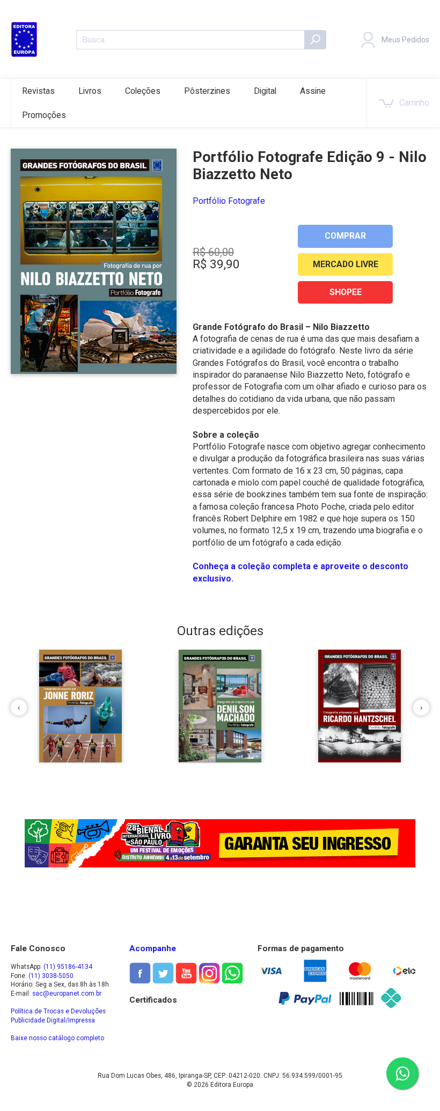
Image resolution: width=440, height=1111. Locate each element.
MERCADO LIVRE (345, 264)
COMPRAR (345, 236)
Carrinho (414, 103)
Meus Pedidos (405, 39)
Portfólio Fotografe (229, 201)
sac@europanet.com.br (66, 993)
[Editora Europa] (24, 39)
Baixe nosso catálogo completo (57, 1038)
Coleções (142, 91)
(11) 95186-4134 (67, 966)
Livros (89, 91)
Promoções (44, 115)
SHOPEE (345, 292)
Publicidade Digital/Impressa (53, 1020)
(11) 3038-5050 (51, 976)
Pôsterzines (207, 91)
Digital (265, 91)
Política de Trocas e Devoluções (58, 1011)
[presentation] (19, 708)
